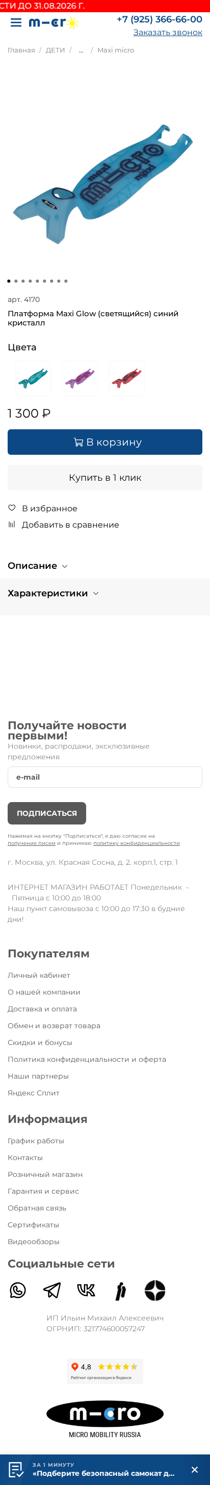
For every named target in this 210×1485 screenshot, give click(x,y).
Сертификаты (33, 1224)
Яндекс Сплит (34, 1092)
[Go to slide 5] (37, 281)
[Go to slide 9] (65, 281)
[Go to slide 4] (30, 281)
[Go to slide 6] (44, 281)
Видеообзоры (34, 1241)
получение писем (32, 843)
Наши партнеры (38, 1076)
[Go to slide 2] (15, 281)
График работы (36, 1140)
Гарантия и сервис (43, 1191)
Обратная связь (37, 1208)
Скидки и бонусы (40, 1042)
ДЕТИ (55, 50)
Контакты (25, 1157)
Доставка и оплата (42, 1008)
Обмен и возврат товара (54, 1025)
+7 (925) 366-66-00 (159, 19)
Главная (21, 50)
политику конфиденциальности (136, 843)
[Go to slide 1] (8, 281)
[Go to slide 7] (51, 281)
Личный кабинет (39, 975)
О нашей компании (44, 992)
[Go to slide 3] (22, 281)
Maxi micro (115, 50)
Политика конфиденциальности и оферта (87, 1059)
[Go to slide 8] (58, 281)
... (81, 50)
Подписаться (47, 813)
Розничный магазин (45, 1174)
